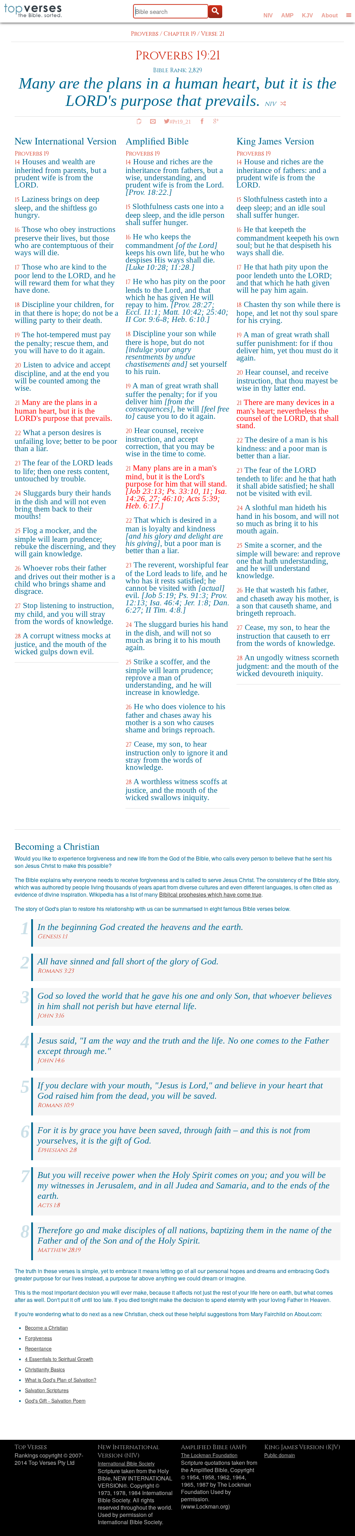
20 (18, 366)
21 (17, 403)
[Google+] (216, 121)
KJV (307, 15)
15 (17, 200)
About (329, 15)
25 (17, 531)
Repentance (38, 1348)
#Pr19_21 (180, 121)
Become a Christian (46, 1327)
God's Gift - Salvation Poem (55, 1400)
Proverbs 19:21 (177, 56)
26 (18, 569)
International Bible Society (126, 1463)
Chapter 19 (180, 34)
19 (17, 335)
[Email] (153, 121)
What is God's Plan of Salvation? (60, 1379)
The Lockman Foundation (209, 1455)
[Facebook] (202, 121)
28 (18, 636)
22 (18, 433)
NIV (268, 15)
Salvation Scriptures (47, 1390)
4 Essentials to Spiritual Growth (59, 1358)
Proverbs (144, 34)
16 (17, 230)
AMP (287, 15)
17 (17, 268)
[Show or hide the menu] (349, 14)
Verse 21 (212, 34)
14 (17, 162)
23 (17, 463)
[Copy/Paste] (139, 121)
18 (17, 305)
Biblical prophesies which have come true (210, 894)
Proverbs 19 (32, 154)
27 (18, 606)
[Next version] (283, 103)
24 (18, 494)
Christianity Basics (45, 1369)
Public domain (279, 1455)
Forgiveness (38, 1338)
